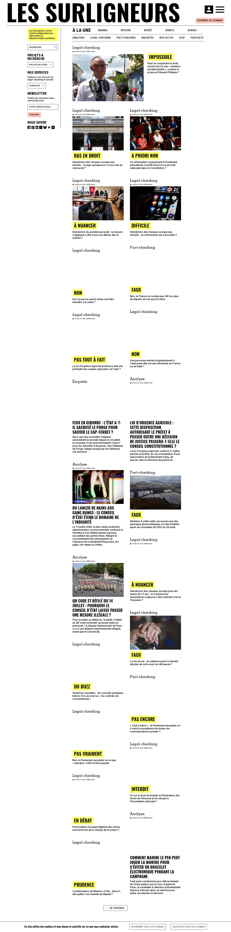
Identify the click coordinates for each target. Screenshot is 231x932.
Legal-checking (100, 37)
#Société (148, 30)
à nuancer (85, 225)
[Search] (56, 47)
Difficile (140, 225)
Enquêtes (147, 37)
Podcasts (197, 37)
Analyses (78, 37)
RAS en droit (87, 155)
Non (78, 292)
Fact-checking (126, 37)
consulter (34, 86)
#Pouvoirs (126, 30)
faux (136, 289)
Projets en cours (38, 65)
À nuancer (142, 584)
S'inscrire (34, 115)
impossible (160, 56)
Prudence (84, 884)
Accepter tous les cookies (188, 927)
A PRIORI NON (145, 155)
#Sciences (192, 30)
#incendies (102, 30)
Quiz (182, 37)
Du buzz (82, 686)
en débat (83, 820)
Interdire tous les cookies (147, 927)
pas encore (143, 719)
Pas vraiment (88, 753)
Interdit (140, 788)
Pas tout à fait (89, 359)
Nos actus (166, 37)
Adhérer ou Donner (210, 20)
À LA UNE (81, 30)
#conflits (169, 30)
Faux (136, 514)
